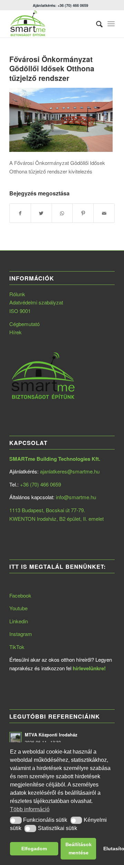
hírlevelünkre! (89, 668)
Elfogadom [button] (34, 848)
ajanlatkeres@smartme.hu (70, 471)
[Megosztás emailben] (104, 213)
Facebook (20, 595)
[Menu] (111, 23)
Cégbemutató (24, 323)
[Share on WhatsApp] (62, 213)
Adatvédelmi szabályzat (36, 302)
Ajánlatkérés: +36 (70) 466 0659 (60, 5)
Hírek (15, 332)
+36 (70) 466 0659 (40, 484)
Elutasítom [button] (108, 848)
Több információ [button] (30, 809)
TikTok (16, 646)
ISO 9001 (20, 310)
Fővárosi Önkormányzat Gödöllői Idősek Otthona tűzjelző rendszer (51, 68)
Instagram (20, 633)
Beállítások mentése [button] (78, 848)
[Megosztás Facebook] (20, 213)
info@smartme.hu (76, 497)
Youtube (18, 608)
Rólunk (17, 294)
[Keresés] (96, 23)
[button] (16, 820)
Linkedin (18, 621)
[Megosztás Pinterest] (83, 213)
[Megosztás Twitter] (41, 213)
